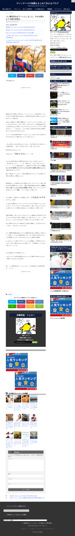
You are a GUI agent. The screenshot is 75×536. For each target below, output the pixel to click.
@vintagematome (63, 32)
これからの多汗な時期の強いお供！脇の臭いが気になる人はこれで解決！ (17, 425)
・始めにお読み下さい (6, 9)
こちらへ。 (64, 47)
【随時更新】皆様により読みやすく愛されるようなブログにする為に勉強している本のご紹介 (9, 425)
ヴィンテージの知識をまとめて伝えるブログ (37, 3)
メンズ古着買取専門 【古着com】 (59, 291)
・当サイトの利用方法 (27, 9)
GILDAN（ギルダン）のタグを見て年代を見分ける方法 (23, 495)
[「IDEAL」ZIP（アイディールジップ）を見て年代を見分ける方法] (61, 237)
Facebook (21, 75)
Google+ (31, 75)
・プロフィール (16, 9)
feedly (39, 306)
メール (10, 479)
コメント (10, 458)
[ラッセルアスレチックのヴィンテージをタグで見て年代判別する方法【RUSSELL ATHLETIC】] (61, 178)
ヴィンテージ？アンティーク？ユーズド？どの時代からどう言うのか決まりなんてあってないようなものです (17, 407)
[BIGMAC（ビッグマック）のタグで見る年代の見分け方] (61, 132)
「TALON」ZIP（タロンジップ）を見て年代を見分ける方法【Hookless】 (21, 36)
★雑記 (10, 294)
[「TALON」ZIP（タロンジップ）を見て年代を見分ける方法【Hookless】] (61, 166)
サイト (9, 484)
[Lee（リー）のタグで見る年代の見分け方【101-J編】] (61, 155)
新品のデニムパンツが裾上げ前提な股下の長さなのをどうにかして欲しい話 (33, 425)
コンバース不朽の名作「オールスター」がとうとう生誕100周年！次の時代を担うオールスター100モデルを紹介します (9, 443)
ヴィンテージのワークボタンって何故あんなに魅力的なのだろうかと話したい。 (17, 442)
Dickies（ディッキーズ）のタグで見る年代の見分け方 (20, 29)
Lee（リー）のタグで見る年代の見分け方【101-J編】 (20, 32)
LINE (12, 306)
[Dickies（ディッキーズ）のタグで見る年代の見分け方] (61, 143)
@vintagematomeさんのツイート (58, 63)
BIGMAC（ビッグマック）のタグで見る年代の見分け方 (20, 27)
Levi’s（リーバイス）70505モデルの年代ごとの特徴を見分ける (61, 230)
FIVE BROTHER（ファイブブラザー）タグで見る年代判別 (60, 218)
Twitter (12, 75)
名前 (9, 474)
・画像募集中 (49, 9)
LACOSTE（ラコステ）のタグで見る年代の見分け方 (60, 195)
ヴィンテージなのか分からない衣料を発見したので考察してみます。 (25, 424)
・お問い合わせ (66, 9)
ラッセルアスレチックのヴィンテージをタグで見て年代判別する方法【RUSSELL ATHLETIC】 (24, 41)
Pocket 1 (21, 306)
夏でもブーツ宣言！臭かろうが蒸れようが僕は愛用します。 (33, 441)
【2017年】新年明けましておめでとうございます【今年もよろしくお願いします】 (25, 406)
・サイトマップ (57, 9)
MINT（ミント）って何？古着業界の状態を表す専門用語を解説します (27, 497)
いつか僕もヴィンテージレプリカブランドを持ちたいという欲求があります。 (9, 406)
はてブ (39, 75)
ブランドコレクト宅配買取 (57, 318)
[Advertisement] (25, 98)
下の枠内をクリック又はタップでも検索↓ (14, 518)
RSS (31, 306)
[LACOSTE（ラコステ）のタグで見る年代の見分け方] (61, 191)
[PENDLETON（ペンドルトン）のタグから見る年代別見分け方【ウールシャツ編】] (61, 202)
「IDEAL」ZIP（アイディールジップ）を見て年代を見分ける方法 (60, 241)
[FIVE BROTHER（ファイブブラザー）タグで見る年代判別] (61, 214)
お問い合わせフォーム (65, 57)
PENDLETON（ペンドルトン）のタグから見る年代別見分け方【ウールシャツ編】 (61, 207)
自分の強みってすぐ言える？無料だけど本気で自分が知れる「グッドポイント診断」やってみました (25, 443)
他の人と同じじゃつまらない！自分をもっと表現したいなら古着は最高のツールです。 (33, 406)
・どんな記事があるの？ (39, 9)
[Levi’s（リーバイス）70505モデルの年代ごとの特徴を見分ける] (61, 225)
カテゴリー (53, 76)
